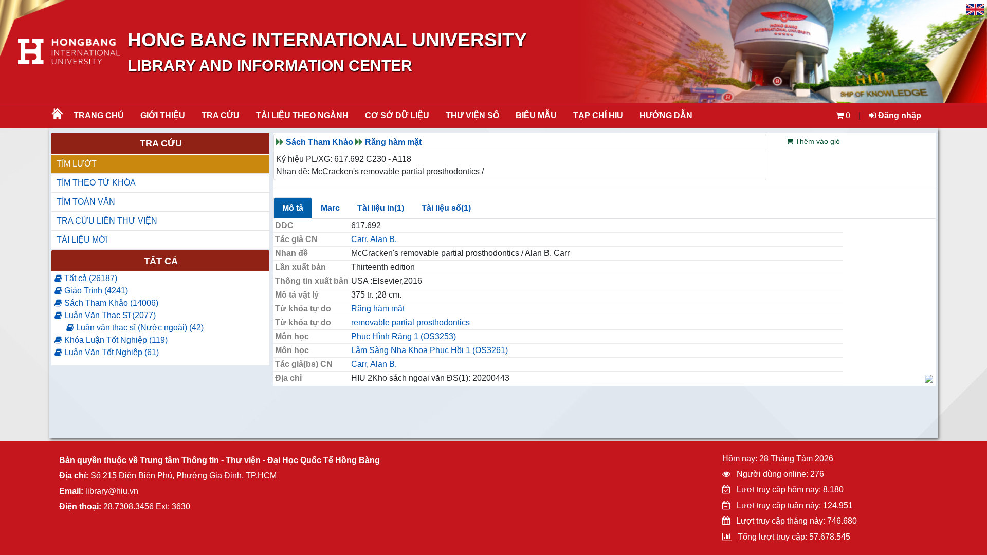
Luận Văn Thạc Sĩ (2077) (109, 315)
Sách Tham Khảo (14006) (110, 303)
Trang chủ (99, 115)
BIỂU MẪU (536, 115)
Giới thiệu (162, 115)
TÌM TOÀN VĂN (86, 201)
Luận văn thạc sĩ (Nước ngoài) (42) (139, 327)
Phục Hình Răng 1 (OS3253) (403, 336)
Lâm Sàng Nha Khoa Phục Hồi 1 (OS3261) (429, 350)
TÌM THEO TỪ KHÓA (96, 182)
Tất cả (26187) (89, 278)
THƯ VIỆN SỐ (472, 115)
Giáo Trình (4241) (95, 290)
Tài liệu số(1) (446, 207)
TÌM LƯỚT (77, 163)
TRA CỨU (221, 115)
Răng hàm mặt (393, 142)
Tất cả (161, 261)
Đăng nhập (898, 115)
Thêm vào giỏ (816, 141)
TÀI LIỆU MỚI (82, 239)
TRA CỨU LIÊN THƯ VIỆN (107, 220)
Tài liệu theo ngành (302, 115)
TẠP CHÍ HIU (598, 115)
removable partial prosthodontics (410, 322)
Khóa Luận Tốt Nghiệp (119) (115, 340)
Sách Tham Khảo (319, 142)
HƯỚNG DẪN (665, 115)
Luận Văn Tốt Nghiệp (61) (110, 352)
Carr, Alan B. (374, 239)
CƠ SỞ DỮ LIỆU (397, 115)
